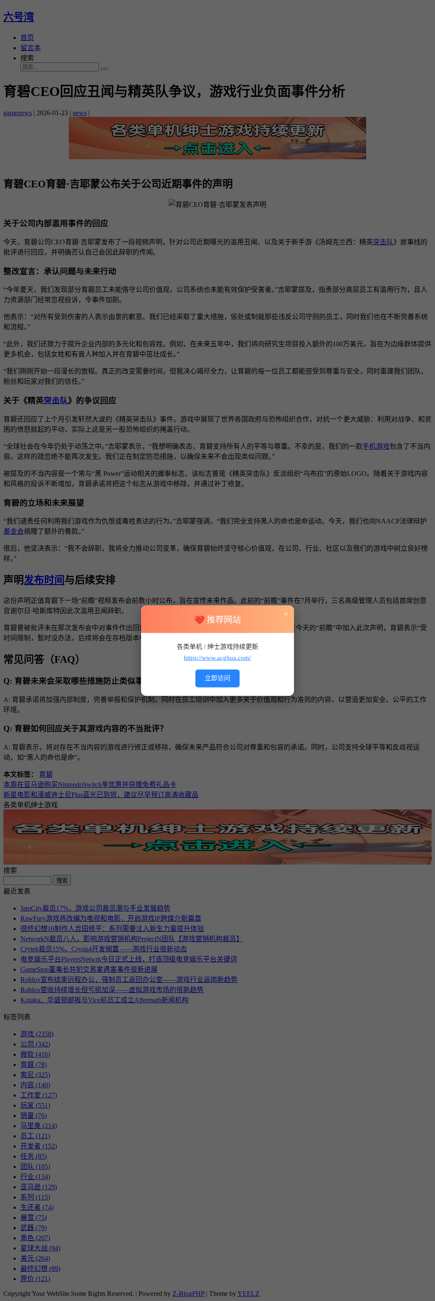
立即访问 (217, 678)
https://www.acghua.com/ (217, 657)
